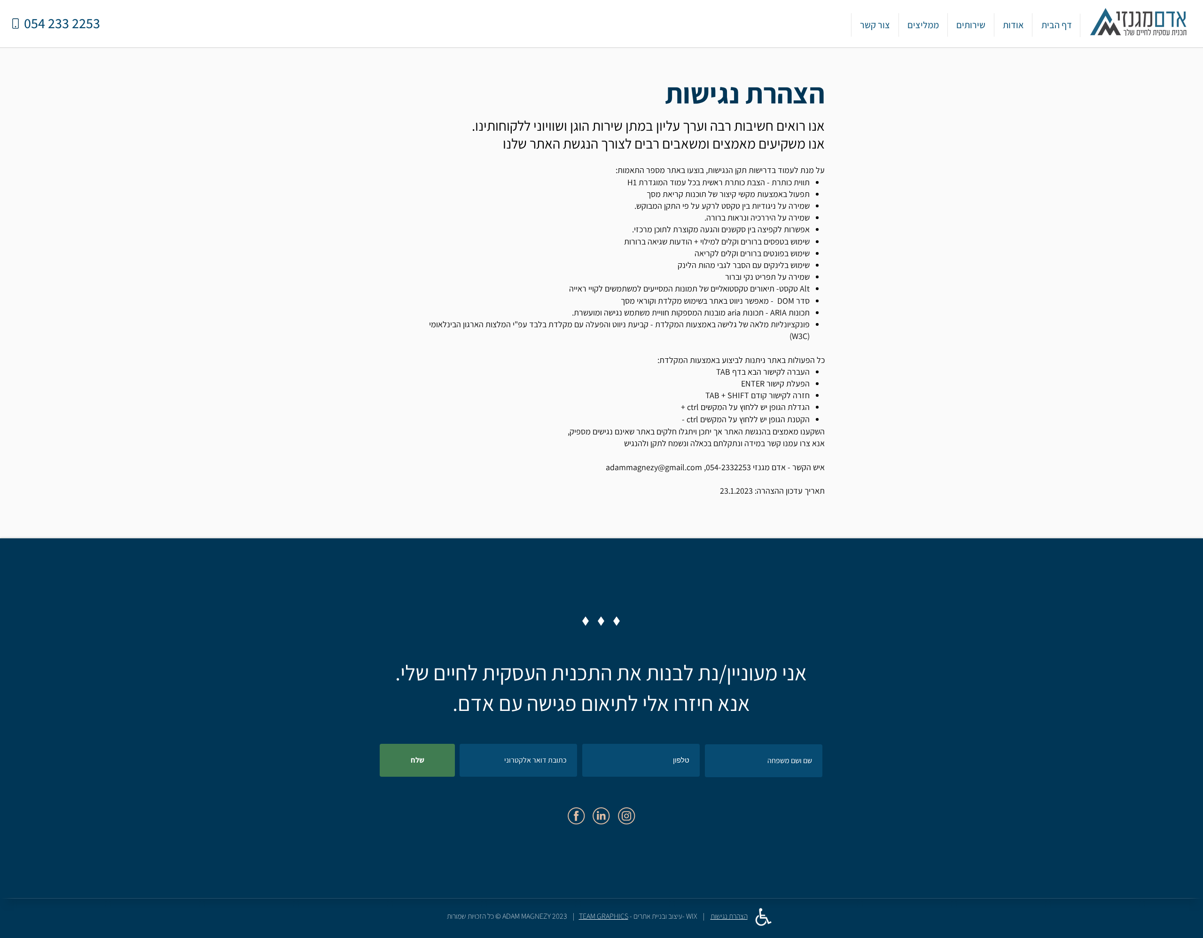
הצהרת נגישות (729, 916)
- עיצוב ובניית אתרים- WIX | (645, 916)
